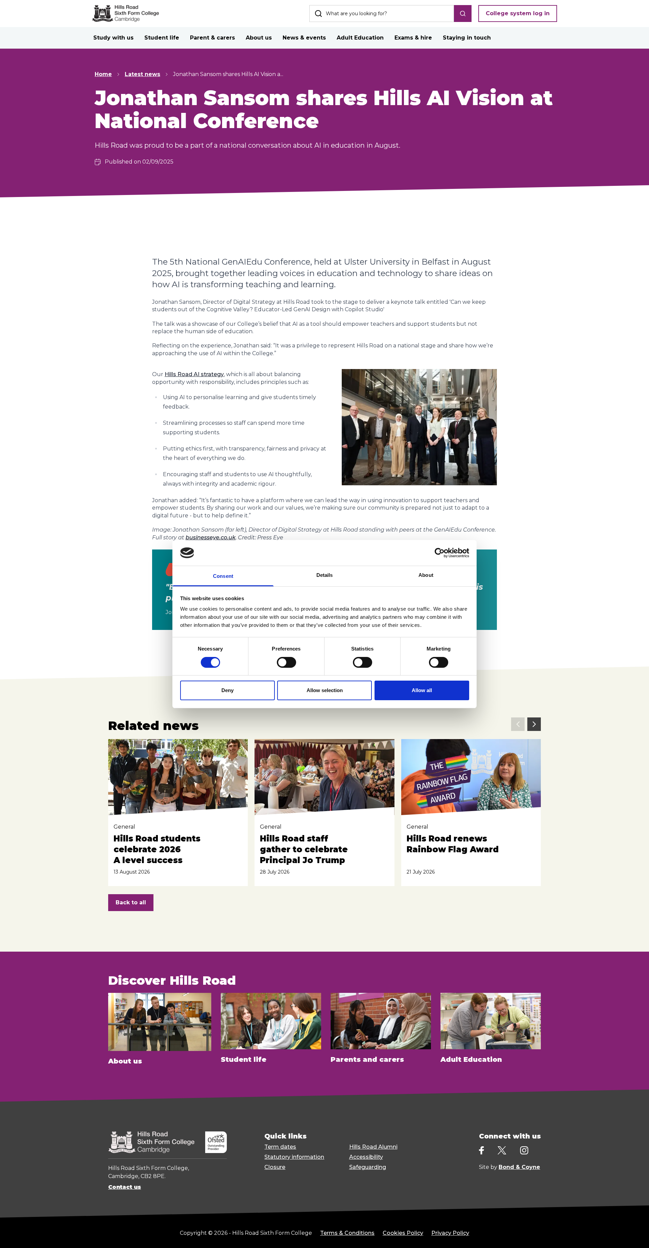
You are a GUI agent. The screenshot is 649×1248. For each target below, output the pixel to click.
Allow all (422, 690)
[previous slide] (518, 724)
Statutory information (294, 1157)
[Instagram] (524, 1150)
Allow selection (325, 690)
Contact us (124, 1187)
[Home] (125, 13)
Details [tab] (324, 575)
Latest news (142, 74)
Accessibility (366, 1157)
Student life (161, 37)
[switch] (286, 662)
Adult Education (360, 37)
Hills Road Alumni (373, 1147)
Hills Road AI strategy (194, 374)
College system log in (518, 13)
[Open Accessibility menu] (635, 1234)
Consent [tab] (223, 576)
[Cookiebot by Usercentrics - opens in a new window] (439, 553)
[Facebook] (481, 1150)
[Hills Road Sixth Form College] (151, 1142)
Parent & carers (212, 37)
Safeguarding (367, 1167)
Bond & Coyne (519, 1167)
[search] (463, 13)
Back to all (131, 902)
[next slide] (534, 724)
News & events (304, 37)
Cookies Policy (403, 1233)
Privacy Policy (450, 1233)
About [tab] (425, 575)
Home (103, 74)
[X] (502, 1150)
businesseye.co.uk (211, 537)
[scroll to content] (616, 1234)
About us (259, 37)
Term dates (280, 1147)
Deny (227, 690)
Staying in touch (467, 37)
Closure (274, 1167)
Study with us (113, 37)
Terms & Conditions (347, 1233)
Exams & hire (413, 37)
